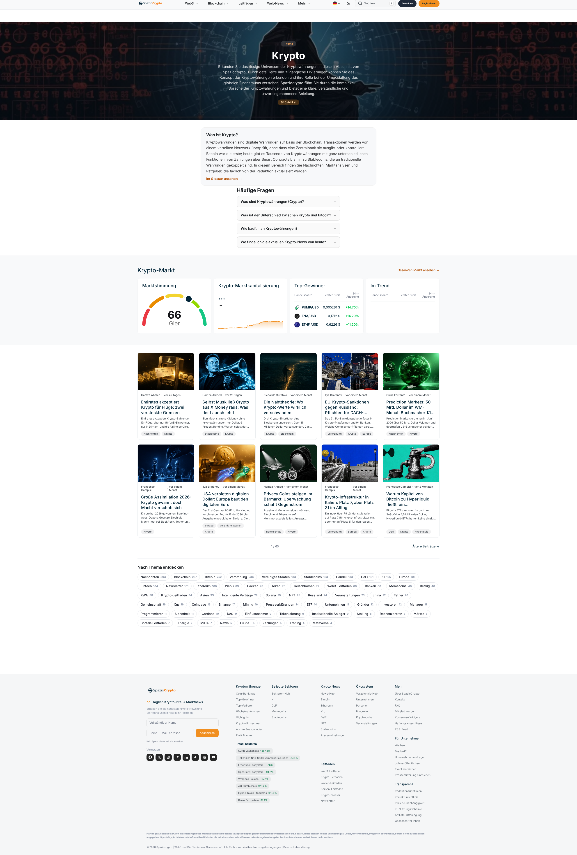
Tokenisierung (290, 614)
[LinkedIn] (186, 757)
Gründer (363, 604)
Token (275, 586)
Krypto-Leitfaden (174, 595)
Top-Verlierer (244, 705)
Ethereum (204, 586)
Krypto (168, 433)
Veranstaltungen (347, 595)
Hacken (252, 586)
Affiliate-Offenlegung (408, 815)
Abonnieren (207, 733)
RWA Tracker (244, 735)
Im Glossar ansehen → (224, 179)
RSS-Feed (401, 729)
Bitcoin (210, 577)
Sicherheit (182, 614)
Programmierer (152, 614)
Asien (204, 595)
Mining (248, 604)
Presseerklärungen (280, 604)
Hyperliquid (421, 531)
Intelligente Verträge (237, 595)
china (377, 595)
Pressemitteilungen (333, 735)
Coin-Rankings (245, 693)
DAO (230, 614)
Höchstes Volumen (248, 711)
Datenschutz (273, 531)
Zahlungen (270, 623)
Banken (370, 586)
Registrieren (429, 3)
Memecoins (398, 586)
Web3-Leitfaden (339, 586)
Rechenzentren (391, 614)
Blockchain (216, 3)
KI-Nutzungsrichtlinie (408, 809)
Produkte (362, 711)
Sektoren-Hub (281, 693)
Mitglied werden (405, 711)
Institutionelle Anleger (328, 614)
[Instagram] (168, 757)
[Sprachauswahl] (336, 3)
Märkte (419, 614)
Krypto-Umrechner (248, 723)
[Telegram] (177, 757)
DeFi (391, 531)
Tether (398, 595)
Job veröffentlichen (407, 763)
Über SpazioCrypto (407, 693)
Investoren (389, 604)
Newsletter (174, 586)
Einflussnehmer (256, 614)
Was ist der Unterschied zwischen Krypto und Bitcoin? (286, 215)
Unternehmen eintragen (410, 757)
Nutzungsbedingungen (267, 847)
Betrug (425, 586)
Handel (341, 577)
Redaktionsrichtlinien (408, 791)
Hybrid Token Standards (257, 793)
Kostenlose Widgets (407, 717)
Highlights (242, 717)
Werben (400, 745)
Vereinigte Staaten (230, 525)
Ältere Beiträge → (426, 546)
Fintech (146, 586)
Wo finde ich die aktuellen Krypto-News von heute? (283, 242)
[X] (159, 757)
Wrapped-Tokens (253, 779)
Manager (416, 604)
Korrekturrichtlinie (406, 797)
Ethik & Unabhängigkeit (409, 803)
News (224, 623)
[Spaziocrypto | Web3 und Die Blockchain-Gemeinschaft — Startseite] (183, 690)
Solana (271, 595)
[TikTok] (195, 757)
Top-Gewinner (245, 699)
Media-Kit (401, 751)
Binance (225, 604)
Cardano (208, 614)
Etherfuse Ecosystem (255, 765)
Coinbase (199, 604)
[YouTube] (213, 757)
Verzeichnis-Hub (367, 693)
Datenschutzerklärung (296, 847)
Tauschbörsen (303, 586)
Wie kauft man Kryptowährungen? (269, 228)
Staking (362, 614)
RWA (144, 595)
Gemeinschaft (151, 604)
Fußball (245, 623)
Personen (362, 705)
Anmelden (407, 3)
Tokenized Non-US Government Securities (268, 758)
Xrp (176, 604)
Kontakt (400, 699)
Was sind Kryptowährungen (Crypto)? (272, 201)
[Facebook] (150, 757)
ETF (309, 604)
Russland (315, 595)
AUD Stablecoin (252, 786)
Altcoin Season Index (249, 729)
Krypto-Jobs (364, 717)
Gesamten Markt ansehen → (419, 270)
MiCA (204, 623)
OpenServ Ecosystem (256, 772)
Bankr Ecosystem (252, 800)
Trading (295, 623)
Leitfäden (246, 3)
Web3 (189, 3)
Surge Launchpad (254, 750)
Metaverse (321, 623)
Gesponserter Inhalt (407, 821)
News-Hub (327, 693)
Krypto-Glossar (330, 795)
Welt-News (275, 3)
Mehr (302, 3)
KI (383, 577)
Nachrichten (151, 433)
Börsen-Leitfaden (154, 623)
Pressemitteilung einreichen (412, 775)
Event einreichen (405, 769)
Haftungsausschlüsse (408, 723)
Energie (183, 623)
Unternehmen (335, 604)
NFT (292, 595)
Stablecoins (212, 433)
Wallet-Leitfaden (331, 783)
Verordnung (334, 433)
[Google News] (204, 757)
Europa (366, 433)
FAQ (397, 705)
